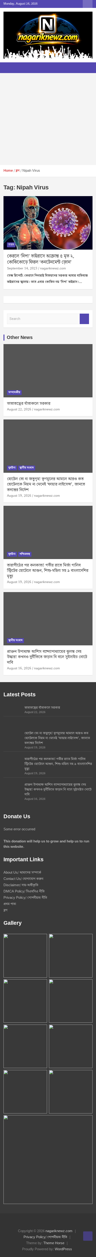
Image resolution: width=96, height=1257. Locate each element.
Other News (20, 337)
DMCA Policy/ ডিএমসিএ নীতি (24, 891)
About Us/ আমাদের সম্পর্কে (22, 872)
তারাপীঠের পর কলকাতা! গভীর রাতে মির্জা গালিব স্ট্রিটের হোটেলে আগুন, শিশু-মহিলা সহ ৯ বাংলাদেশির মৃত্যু (47, 571)
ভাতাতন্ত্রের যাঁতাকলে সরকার (28, 403)
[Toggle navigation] (9, 67)
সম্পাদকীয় (14, 392)
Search (84, 319)
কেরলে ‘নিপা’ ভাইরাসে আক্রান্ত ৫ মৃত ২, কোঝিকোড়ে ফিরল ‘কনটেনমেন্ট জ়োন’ (40, 259)
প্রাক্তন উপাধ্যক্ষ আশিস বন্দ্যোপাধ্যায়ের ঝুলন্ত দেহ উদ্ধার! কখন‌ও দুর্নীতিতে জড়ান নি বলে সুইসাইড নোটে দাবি (47, 657)
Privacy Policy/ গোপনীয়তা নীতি (25, 898)
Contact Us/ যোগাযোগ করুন (23, 879)
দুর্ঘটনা (12, 468)
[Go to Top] (88, 1236)
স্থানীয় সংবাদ (27, 468)
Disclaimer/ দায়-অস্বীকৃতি (20, 885)
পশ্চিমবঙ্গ (25, 554)
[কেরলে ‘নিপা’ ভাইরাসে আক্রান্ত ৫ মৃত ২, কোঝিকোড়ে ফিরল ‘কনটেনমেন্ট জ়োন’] (48, 223)
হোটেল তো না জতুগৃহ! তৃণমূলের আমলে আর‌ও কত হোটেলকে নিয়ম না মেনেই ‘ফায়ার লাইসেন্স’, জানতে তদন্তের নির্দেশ (46, 484)
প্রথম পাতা (9, 904)
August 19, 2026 (19, 495)
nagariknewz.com (53, 268)
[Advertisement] (48, 119)
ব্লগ (5, 910)
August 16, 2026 (19, 668)
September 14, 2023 (22, 268)
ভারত (11, 244)
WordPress (63, 1249)
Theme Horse (53, 1243)
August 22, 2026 (19, 409)
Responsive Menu (88, 4)
